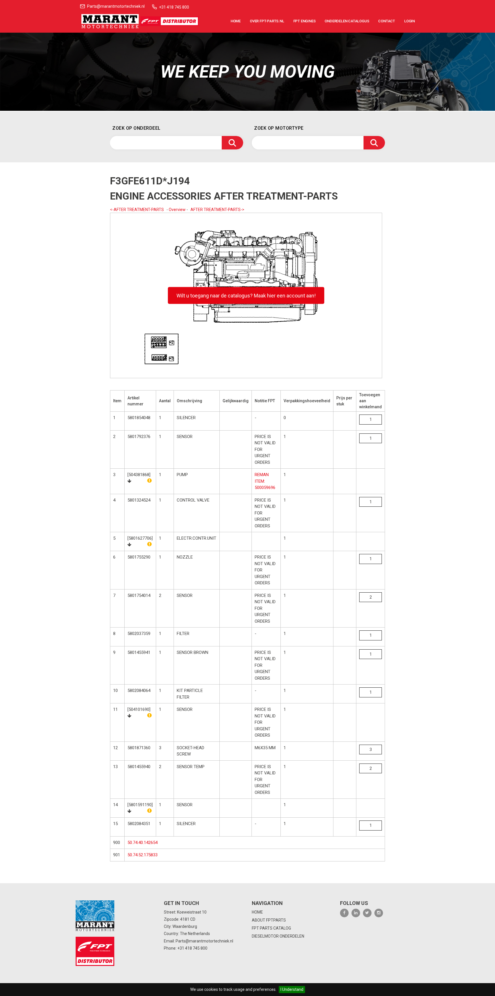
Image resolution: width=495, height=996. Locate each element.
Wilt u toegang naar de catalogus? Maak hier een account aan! (246, 296)
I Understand (291, 989)
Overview (177, 209)
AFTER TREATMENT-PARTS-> (217, 209)
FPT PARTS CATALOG (271, 928)
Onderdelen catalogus (347, 21)
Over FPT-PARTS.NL (267, 21)
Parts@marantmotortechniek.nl (116, 6)
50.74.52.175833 (142, 854)
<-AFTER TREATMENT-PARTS (137, 209)
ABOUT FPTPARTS (269, 920)
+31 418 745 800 (174, 7)
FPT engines (304, 21)
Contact (386, 21)
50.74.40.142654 (142, 842)
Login (409, 21)
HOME (257, 912)
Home (236, 21)
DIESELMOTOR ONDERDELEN (278, 936)
